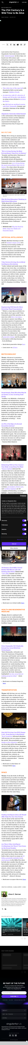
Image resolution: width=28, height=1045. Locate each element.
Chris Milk (5, 573)
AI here (15, 347)
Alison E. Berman (4, 17)
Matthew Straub (14, 92)
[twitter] (2, 909)
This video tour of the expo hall (13, 88)
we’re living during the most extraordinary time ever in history (12, 165)
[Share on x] (7, 44)
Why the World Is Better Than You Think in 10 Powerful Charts (13, 228)
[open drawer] (2, 2)
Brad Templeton (7, 736)
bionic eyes (19, 487)
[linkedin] (5, 909)
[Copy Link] (24, 44)
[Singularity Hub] (14, 2)
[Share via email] (21, 44)
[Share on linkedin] (14, 44)
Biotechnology (6, 7)
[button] (14, 1010)
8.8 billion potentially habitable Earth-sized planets (12, 858)
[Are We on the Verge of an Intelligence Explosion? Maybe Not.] (11, 927)
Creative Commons (6, 887)
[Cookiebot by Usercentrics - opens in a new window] (20, 496)
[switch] (24, 525)
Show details (20, 539)
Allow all (14, 543)
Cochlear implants (10, 489)
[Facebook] (10, 1035)
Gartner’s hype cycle (13, 242)
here (23, 344)
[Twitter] (13, 1035)
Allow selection (14, 548)
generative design (9, 337)
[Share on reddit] (17, 44)
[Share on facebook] (10, 44)
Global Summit (9, 56)
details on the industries (9, 742)
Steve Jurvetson (16, 317)
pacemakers (11, 487)
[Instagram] (16, 1035)
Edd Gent (4, 934)
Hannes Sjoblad (7, 469)
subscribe (24, 2)
